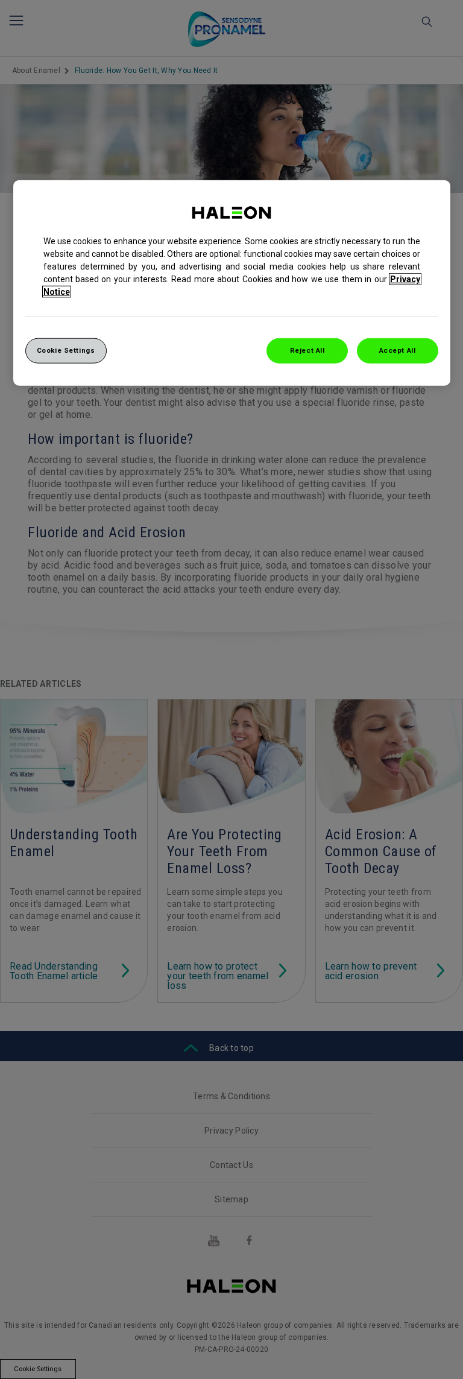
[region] (231, 283)
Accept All (397, 350)
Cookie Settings (66, 350)
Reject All (307, 350)
